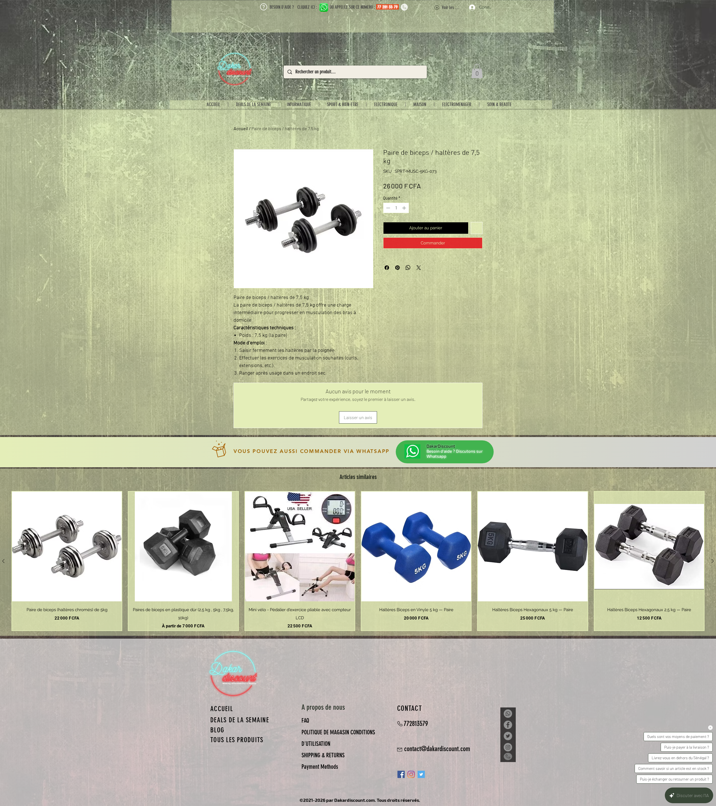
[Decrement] (387, 208)
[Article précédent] (3, 561)
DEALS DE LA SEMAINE (239, 720)
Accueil (241, 128)
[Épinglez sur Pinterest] (397, 267)
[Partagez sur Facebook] (386, 267)
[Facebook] (508, 725)
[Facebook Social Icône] (401, 774)
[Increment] (404, 208)
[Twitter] (508, 736)
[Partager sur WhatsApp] (408, 267)
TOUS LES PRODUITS (236, 740)
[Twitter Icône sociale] (421, 774)
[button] (477, 71)
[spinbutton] (396, 208)
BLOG (217, 730)
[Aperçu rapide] (67, 546)
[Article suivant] (712, 561)
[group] (358, 561)
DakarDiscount (441, 445)
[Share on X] (418, 267)
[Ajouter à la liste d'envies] (477, 228)
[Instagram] (411, 774)
